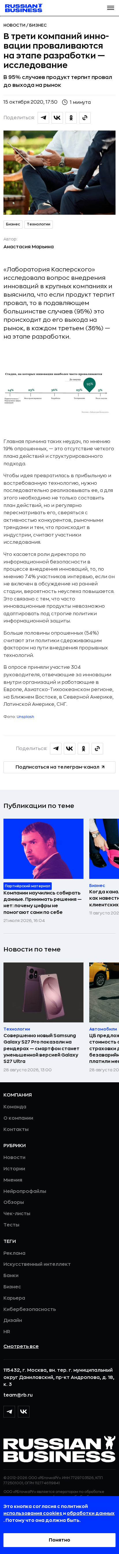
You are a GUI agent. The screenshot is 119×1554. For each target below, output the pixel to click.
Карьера (14, 1298)
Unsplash (25, 717)
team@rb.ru (18, 1395)
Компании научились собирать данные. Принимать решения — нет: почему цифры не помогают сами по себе (42, 903)
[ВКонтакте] (23, 1411)
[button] (111, 8)
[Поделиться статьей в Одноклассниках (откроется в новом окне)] (71, 118)
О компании (18, 1118)
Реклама (14, 1253)
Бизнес (38, 25)
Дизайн (12, 1320)
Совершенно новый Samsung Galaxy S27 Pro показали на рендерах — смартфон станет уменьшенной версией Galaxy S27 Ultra (41, 1048)
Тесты (11, 1225)
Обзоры (13, 1202)
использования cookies (33, 1513)
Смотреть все (21, 1346)
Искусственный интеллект (37, 1264)
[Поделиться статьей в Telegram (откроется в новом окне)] (43, 118)
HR (6, 1331)
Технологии (38, 224)
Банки (10, 1275)
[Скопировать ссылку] (85, 118)
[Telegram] (9, 1411)
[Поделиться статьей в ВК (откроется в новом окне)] (57, 118)
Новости (14, 25)
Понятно (59, 1540)
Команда (14, 1107)
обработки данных (91, 1513)
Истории (14, 1169)
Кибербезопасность (29, 1309)
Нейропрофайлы (24, 1191)
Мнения (12, 1180)
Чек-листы (16, 1213)
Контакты (16, 1129)
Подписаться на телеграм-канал (57, 767)
